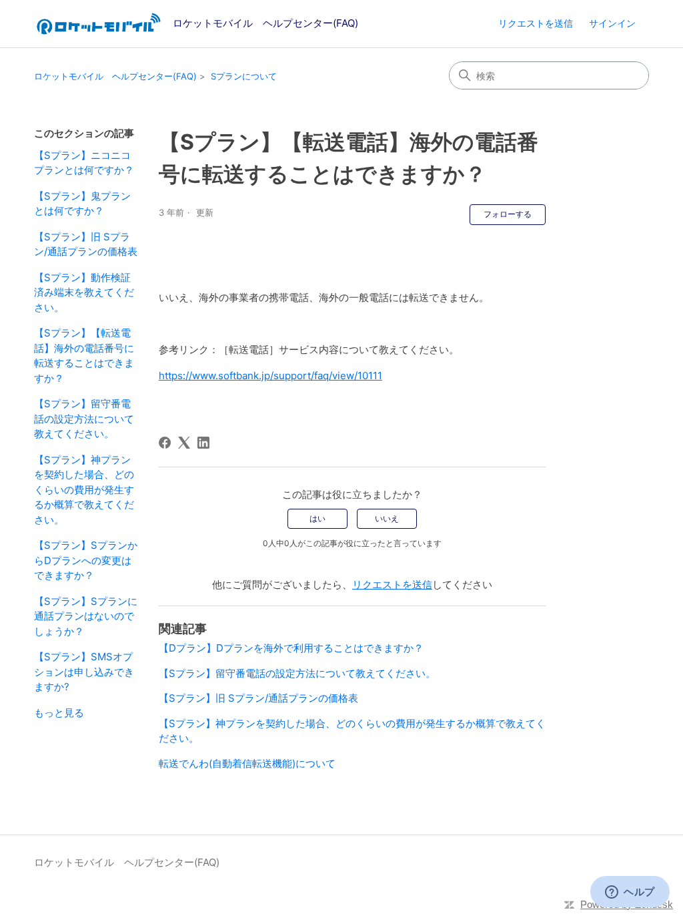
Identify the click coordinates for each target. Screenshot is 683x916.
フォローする (508, 214)
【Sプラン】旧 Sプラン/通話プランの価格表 (85, 244)
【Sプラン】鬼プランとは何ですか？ (82, 204)
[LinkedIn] (203, 443)
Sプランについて (244, 76)
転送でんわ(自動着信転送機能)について (247, 763)
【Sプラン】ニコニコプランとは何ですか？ (84, 163)
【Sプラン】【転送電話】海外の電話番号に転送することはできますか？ (84, 355)
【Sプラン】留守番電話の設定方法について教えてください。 (84, 418)
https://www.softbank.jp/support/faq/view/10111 (270, 375)
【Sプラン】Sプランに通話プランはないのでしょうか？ (85, 616)
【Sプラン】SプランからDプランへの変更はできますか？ (85, 560)
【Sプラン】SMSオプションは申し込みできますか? (84, 671)
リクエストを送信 (535, 23)
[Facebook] (165, 443)
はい (317, 518)
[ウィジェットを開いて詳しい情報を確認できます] (630, 892)
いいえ (387, 518)
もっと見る (59, 712)
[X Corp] (184, 443)
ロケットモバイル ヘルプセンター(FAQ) (115, 76)
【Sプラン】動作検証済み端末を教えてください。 (84, 292)
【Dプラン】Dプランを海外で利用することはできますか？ (291, 648)
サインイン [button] (612, 23)
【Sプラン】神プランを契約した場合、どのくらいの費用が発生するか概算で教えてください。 (84, 489)
